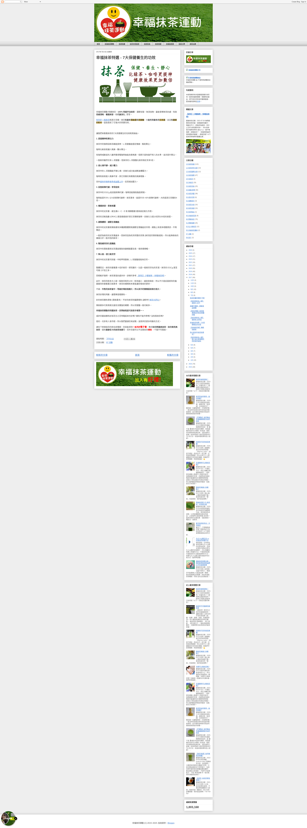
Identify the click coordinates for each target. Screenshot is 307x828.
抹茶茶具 (147, 44)
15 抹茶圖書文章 (192, 172)
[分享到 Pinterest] (134, 339)
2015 (190, 367)
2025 (190, 253)
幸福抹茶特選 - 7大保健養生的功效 (197, 323)
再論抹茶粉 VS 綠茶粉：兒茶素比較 (203, 503)
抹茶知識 (122, 44)
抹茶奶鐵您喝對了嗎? (197, 298)
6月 (192, 345)
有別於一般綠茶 (103, 120)
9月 (192, 289)
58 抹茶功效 (190, 205)
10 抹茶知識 (190, 164)
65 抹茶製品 (190, 212)
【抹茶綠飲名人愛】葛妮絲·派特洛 (197, 318)
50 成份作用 (190, 197)
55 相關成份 (190, 201)
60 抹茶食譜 (190, 208)
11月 (192, 283)
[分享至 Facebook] (132, 339)
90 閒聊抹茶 (190, 219)
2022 (190, 262)
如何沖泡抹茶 (134, 44)
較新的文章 (102, 355)
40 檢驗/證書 (190, 190)
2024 (190, 256)
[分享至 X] (129, 339)
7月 (192, 295)
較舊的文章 (172, 355)
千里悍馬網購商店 (194, 78)
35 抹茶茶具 (190, 186)
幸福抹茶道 (170, 44)
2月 (192, 357)
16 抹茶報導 (190, 175)
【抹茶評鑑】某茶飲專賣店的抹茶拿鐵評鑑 (197, 313)
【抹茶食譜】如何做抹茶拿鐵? (203, 754)
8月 (192, 292)
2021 (190, 265)
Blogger (171, 823)
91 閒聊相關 (190, 223)
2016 (190, 364)
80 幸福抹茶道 (191, 216)
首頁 (98, 44)
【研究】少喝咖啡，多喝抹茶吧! (150, 276)
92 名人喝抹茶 (191, 226)
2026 (190, 250)
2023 (190, 259)
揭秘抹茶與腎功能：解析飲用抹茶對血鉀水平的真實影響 (203, 563)
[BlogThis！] (127, 339)
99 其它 (188, 238)
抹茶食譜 (158, 44)
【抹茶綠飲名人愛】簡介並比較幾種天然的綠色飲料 (197, 339)
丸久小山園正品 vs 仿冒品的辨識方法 (202, 539)
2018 (190, 274)
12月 (192, 280)
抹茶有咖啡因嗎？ (202, 379)
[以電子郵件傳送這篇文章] (125, 339)
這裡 (198, 101)
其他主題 (193, 44)
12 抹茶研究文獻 (192, 168)
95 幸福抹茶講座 (192, 230)
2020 (190, 268)
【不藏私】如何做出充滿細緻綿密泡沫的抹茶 (203, 419)
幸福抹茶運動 (109, 44)
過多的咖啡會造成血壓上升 (111, 182)
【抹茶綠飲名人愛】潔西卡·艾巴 (197, 302)
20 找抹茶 (189, 179)
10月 (192, 286)
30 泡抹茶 (189, 182)
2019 (190, 271)
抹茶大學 (182, 44)
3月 (192, 354)
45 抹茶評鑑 (190, 193)
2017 (190, 277)
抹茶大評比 (154, 300)
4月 (192, 351)
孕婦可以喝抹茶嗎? (202, 667)
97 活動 (109, 342)
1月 (192, 360)
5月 (192, 348)
